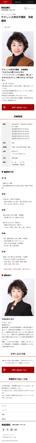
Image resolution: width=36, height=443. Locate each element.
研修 (3, 414)
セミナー (4, 406)
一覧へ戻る (6, 27)
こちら (24, 154)
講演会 (4, 419)
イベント (4, 410)
